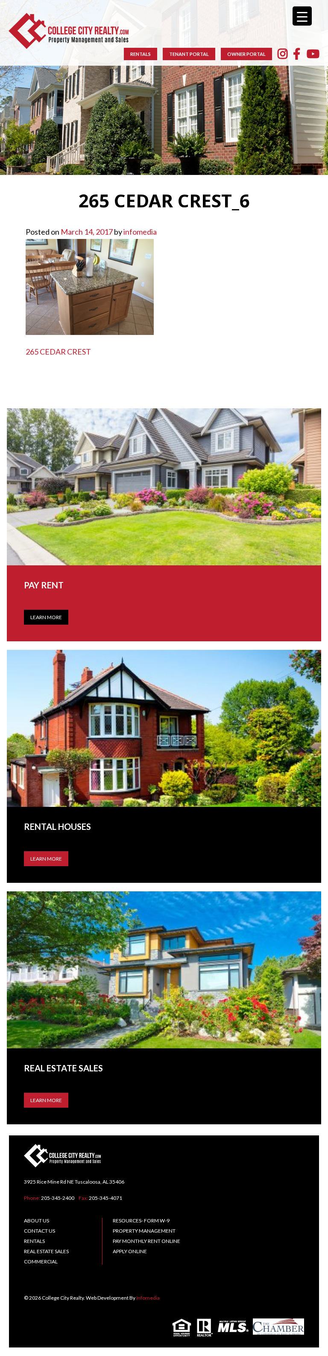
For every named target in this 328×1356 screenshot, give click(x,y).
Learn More (46, 617)
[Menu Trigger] (302, 16)
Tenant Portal (189, 54)
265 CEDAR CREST (58, 351)
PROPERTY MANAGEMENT (144, 1231)
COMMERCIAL (41, 1261)
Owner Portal (246, 54)
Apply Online (130, 1251)
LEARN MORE (46, 859)
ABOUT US (36, 1220)
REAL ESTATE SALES (46, 1251)
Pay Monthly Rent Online (146, 1241)
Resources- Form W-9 (141, 1220)
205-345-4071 (105, 1198)
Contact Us (39, 1231)
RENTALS (140, 54)
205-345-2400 (57, 1198)
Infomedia (148, 1298)
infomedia (140, 231)
